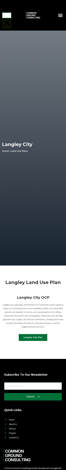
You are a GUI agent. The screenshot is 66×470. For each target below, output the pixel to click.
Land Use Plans (19, 151)
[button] (6, 7)
